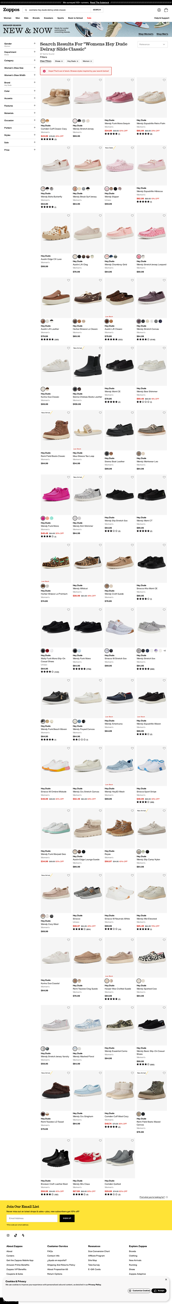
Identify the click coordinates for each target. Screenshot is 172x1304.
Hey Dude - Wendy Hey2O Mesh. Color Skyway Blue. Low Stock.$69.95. (120, 775)
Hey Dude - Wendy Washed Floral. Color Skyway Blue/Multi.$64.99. (88, 1035)
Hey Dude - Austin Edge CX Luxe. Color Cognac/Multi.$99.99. (56, 243)
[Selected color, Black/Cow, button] (139, 981)
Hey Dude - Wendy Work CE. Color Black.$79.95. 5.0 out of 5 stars (120, 375)
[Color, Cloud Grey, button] (120, 189)
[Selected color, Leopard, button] (43, 586)
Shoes (57, 61)
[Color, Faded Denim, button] (79, 721)
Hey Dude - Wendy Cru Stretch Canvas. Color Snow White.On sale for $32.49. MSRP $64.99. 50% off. (88, 775)
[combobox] (57, 10)
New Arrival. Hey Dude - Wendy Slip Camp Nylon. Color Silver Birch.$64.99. (152, 838)
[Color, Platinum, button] (83, 321)
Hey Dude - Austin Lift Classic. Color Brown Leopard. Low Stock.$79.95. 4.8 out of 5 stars (120, 309)
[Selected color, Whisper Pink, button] (75, 256)
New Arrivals (135, 1260)
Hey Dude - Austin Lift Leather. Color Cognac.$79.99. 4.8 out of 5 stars (56, 309)
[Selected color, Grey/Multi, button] (75, 518)
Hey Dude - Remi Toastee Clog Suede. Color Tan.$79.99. (88, 969)
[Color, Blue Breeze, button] (79, 651)
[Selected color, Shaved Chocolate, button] (43, 1114)
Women (86, 61)
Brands (132, 1251)
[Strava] (23, 1235)
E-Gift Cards (94, 1269)
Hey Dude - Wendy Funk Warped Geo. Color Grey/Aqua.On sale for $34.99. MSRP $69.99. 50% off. (56, 838)
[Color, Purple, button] (156, 651)
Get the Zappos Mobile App (19, 1260)
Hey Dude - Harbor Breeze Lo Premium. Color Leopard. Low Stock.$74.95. (56, 572)
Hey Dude (71, 61)
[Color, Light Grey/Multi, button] (143, 256)
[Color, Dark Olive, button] (115, 256)
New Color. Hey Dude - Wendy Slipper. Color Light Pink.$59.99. (120, 177)
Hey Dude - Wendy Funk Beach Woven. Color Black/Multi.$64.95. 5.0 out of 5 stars (56, 709)
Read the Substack (99, 2)
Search (97, 10)
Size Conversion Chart (99, 1251)
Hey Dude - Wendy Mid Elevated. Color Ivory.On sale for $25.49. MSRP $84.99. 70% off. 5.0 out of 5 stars (152, 903)
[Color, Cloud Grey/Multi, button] (111, 981)
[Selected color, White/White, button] (43, 389)
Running (133, 1265)
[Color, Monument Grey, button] (156, 321)
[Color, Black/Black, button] (115, 189)
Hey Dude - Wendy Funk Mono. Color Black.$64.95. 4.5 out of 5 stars (88, 640)
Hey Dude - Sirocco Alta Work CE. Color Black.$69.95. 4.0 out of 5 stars (152, 572)
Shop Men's (162, 34)
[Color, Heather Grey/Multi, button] (83, 189)
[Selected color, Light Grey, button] (139, 651)
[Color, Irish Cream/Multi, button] (47, 721)
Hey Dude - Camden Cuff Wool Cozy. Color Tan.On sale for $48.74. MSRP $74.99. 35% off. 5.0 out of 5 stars (120, 1101)
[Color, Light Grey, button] (83, 121)
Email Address (16, 1218)
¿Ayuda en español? (57, 1260)
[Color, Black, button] (79, 121)
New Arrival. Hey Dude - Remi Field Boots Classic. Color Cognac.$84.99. (56, 440)
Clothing (133, 1255)
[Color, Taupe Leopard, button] (111, 586)
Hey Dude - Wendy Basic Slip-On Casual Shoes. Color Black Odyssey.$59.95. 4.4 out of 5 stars (152, 1035)
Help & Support (161, 18)
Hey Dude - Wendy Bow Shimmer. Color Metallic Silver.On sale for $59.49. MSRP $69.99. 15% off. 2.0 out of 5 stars (152, 375)
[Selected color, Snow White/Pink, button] (43, 189)
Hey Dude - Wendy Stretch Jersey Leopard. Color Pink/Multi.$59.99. (152, 243)
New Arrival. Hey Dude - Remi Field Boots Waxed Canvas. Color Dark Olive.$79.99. (152, 1101)
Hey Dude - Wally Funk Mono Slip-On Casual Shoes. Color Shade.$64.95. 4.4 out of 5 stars (56, 640)
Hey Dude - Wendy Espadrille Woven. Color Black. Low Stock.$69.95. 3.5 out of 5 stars (152, 709)
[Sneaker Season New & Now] (86, 29)
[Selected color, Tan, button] (107, 586)
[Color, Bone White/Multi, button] (79, 189)
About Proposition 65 (57, 1269)
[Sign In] (159, 10)
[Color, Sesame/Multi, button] (88, 256)
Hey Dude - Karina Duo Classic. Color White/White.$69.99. (56, 375)
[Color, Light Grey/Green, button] (51, 189)
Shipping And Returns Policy (61, 1265)
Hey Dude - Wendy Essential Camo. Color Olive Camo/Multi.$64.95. (120, 1035)
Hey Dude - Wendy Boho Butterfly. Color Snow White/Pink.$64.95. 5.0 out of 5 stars (56, 177)
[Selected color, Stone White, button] (107, 651)
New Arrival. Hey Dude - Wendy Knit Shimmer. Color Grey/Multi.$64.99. (88, 506)
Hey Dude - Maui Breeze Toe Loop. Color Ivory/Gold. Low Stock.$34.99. (88, 440)
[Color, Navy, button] (160, 321)
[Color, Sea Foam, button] (92, 256)
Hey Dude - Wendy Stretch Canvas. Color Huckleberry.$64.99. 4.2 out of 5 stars (152, 309)
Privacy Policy (94, 1285)
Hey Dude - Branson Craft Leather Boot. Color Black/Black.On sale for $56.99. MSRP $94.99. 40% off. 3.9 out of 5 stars (56, 1167)
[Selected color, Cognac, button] (43, 321)
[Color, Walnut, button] (160, 651)
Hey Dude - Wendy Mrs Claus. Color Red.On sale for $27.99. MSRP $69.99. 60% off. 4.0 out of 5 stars (88, 1167)
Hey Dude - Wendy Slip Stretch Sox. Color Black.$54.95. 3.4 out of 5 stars (120, 506)
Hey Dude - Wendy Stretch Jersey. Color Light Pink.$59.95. (88, 109)
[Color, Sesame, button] (143, 453)
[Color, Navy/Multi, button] (79, 518)
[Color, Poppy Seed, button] (47, 916)
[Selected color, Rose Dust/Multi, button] (75, 189)
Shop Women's (146, 34)
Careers (10, 1255)
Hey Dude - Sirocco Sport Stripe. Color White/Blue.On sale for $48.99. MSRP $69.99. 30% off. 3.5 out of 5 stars (152, 775)
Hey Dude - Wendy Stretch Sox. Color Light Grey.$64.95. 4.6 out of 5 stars (152, 640)
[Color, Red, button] (47, 651)
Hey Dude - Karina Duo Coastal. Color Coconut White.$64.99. (56, 969)
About (9, 1251)
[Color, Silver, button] (47, 586)
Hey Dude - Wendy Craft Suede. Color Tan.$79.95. (120, 572)
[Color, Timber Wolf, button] (111, 189)
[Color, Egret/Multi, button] (51, 721)
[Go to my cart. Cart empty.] (166, 10)
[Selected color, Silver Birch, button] (139, 852)
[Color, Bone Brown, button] (79, 321)
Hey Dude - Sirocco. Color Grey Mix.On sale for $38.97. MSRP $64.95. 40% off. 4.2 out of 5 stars (88, 903)
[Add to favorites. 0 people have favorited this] (68, 80)
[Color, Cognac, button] (47, 121)
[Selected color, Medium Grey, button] (43, 1049)
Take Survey (94, 1265)
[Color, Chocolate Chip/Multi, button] (83, 256)
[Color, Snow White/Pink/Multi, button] (79, 1049)
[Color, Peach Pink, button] (47, 518)
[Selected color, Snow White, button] (75, 721)
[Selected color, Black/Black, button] (75, 389)
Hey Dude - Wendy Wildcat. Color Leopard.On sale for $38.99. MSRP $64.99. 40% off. (88, 572)
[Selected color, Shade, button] (43, 651)
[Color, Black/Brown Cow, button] (143, 981)
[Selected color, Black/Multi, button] (43, 721)
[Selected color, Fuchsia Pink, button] (43, 518)
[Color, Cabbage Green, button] (51, 518)
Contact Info (53, 1255)
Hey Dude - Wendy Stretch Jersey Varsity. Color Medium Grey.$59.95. (56, 1035)
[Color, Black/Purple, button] (47, 189)
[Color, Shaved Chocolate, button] (79, 389)
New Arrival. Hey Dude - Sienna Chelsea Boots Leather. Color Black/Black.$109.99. (88, 375)
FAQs (50, 1251)
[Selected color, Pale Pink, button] (107, 256)
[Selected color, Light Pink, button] (75, 121)
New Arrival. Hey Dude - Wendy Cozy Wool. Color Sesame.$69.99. (56, 903)
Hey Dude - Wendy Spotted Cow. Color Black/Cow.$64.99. (152, 969)
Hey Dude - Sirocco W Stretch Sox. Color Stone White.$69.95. (120, 640)
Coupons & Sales (14, 1274)
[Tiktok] (16, 1235)
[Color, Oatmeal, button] (88, 121)
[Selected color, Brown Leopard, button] (107, 321)
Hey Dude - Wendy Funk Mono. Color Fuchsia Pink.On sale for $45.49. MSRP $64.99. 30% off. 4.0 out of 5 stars (56, 506)
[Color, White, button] (47, 321)
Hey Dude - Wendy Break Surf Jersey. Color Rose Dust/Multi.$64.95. (88, 177)
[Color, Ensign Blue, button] (111, 256)
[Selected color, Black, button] (75, 651)
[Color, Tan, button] (111, 321)
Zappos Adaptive (137, 1274)
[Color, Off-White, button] (147, 321)
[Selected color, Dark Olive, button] (139, 453)
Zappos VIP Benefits (16, 1269)
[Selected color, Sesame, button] (75, 852)
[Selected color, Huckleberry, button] (139, 321)
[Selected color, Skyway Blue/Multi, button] (75, 1049)
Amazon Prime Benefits (17, 1265)
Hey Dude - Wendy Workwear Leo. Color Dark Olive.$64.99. (152, 440)
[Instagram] (8, 1235)
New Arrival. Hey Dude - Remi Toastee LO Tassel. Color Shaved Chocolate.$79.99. (56, 1101)
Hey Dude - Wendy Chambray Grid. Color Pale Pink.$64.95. (120, 243)
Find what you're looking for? (152, 1197)
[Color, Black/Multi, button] (88, 189)
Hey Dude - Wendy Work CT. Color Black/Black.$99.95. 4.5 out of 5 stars (152, 506)
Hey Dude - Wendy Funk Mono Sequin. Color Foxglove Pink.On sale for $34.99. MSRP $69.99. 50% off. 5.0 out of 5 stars (120, 109)
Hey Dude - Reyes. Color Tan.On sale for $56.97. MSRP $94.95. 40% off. (120, 838)
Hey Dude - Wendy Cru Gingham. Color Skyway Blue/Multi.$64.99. (88, 1101)
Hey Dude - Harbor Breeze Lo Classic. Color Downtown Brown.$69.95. (88, 309)
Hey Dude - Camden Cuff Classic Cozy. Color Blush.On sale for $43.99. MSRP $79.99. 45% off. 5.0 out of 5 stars (56, 109)
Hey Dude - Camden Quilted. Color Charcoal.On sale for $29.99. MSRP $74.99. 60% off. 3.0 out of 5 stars (120, 1167)
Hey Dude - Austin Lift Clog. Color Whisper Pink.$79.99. (88, 243)
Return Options (54, 1274)
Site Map (92, 1260)
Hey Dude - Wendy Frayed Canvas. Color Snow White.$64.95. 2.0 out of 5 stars (88, 709)
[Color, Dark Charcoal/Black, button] (51, 916)
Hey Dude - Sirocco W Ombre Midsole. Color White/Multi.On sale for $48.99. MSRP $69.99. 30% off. (56, 775)
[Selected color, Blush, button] (43, 121)
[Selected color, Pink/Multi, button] (139, 256)
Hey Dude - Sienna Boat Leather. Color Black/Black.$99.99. (120, 440)
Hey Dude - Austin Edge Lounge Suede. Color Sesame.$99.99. (88, 838)
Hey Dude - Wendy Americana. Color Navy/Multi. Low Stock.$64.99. (120, 709)
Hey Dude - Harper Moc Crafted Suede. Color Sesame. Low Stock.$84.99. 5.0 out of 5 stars (120, 969)
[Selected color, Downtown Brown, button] (75, 321)
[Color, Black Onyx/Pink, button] (111, 651)
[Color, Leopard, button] (47, 389)
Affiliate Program (96, 1255)
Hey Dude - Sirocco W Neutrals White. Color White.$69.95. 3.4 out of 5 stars (120, 903)
